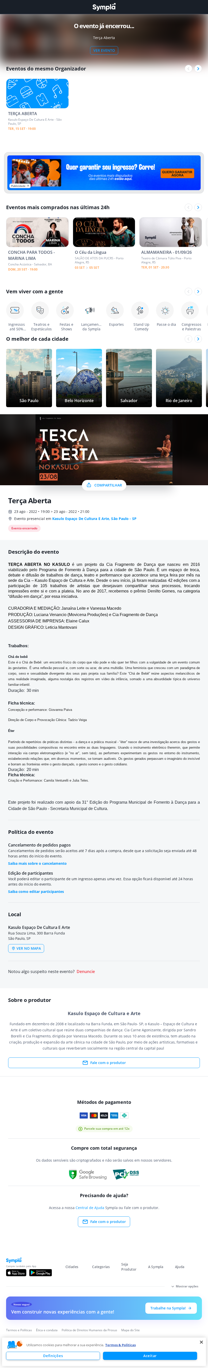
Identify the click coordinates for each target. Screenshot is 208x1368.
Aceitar (150, 1355)
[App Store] (16, 1272)
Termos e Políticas (19, 1330)
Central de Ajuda (90, 1207)
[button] (15, 1345)
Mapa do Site (130, 1330)
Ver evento (104, 50)
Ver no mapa (28, 948)
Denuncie (86, 971)
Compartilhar (108, 485)
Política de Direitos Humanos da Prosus (89, 1330)
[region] (104, 1352)
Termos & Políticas (120, 1345)
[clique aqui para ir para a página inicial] (104, 7)
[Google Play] (40, 1272)
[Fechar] (201, 1342)
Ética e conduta (47, 1330)
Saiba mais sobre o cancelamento (37, 863)
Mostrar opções (187, 1286)
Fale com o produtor (108, 1062)
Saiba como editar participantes (36, 891)
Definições (53, 1355)
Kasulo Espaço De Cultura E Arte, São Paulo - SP (94, 518)
